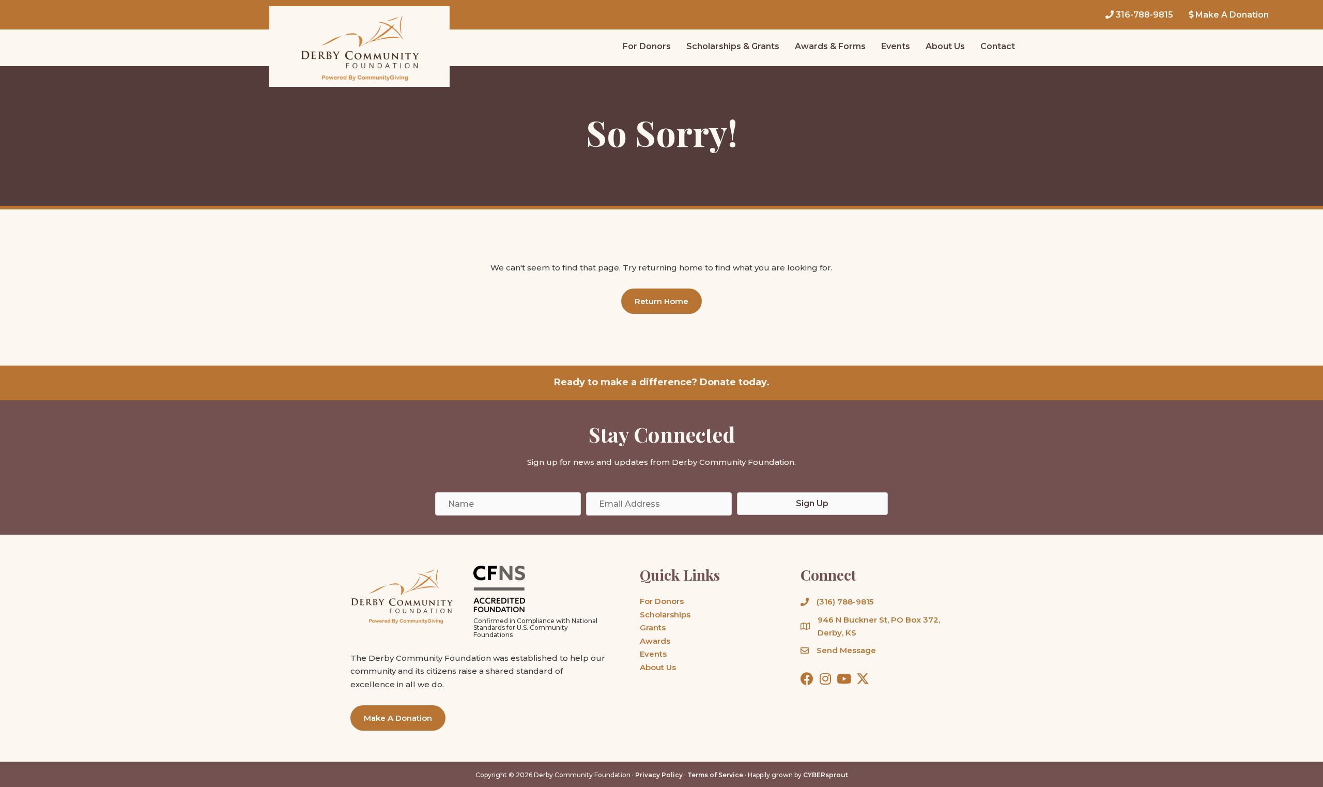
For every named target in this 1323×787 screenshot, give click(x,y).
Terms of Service (715, 775)
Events (653, 654)
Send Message (846, 650)
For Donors (662, 601)
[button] (661, 301)
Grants (653, 627)
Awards (655, 641)
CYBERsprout (825, 775)
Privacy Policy (659, 775)
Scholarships (665, 614)
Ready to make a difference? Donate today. (662, 382)
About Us (658, 667)
